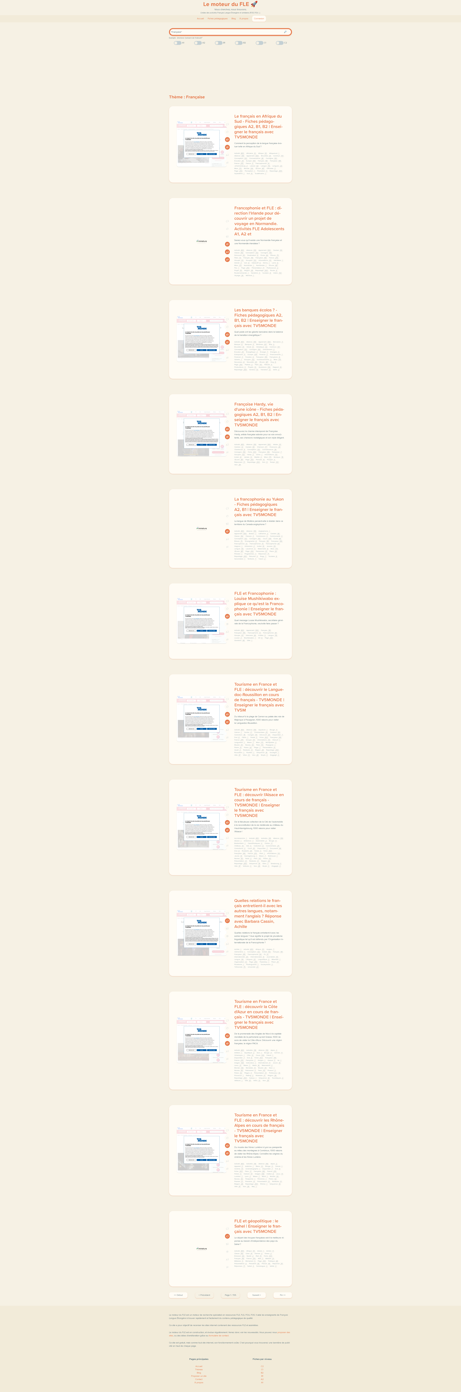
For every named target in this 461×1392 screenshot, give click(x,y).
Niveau (249, 745)
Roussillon (239, 752)
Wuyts (264, 755)
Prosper (271, 460)
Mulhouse (272, 856)
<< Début (178, 1295)
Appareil (238, 1166)
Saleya (252, 1078)
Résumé (253, 556)
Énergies (274, 352)
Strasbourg (276, 863)
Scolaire (266, 273)
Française (275, 161)
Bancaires (278, 342)
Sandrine (255, 273)
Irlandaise (278, 260)
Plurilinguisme (252, 964)
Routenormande (241, 273)
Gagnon (238, 546)
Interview (251, 635)
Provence (238, 1075)
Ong (273, 362)
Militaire (269, 1258)
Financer (238, 357)
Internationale (241, 957)
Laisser (254, 166)
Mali (260, 1258)
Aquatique (249, 1053)
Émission (239, 1256)
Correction (239, 735)
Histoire (248, 1174)
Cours (267, 539)
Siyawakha (239, 173)
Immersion (250, 546)
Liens (275, 263)
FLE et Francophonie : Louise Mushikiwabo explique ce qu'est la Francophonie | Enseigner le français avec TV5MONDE (259, 604)
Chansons (275, 447)
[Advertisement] (230, 65)
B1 (227, 147)
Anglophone (264, 531)
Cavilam (277, 250)
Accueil (200, 19)
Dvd (236, 737)
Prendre (260, 460)
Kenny (266, 263)
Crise (249, 1253)
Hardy (250, 455)
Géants (238, 359)
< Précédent (204, 1295)
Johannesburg (240, 166)
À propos (244, 19)
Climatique (261, 347)
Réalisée (248, 750)
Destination (252, 255)
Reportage (276, 171)
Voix (237, 465)
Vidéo (277, 273)
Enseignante (251, 541)
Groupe (238, 260)
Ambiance (248, 841)
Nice (271, 1068)
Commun (278, 156)
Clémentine (239, 952)
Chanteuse (239, 449)
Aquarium (262, 730)
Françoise (276, 452)
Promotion (262, 171)
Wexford (250, 275)
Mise (237, 168)
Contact (198, 1379)
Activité (239, 153)
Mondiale (251, 1068)
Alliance (239, 156)
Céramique (239, 1055)
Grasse (271, 1060)
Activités (266, 838)
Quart (237, 750)
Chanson (262, 447)
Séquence (261, 752)
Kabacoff (256, 263)
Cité (248, 846)
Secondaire (239, 559)
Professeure (272, 268)
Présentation (269, 747)
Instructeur (251, 1063)
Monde (248, 168)
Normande (249, 265)
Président (254, 1264)
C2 (227, 124)
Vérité (273, 1266)
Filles (237, 258)
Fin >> (282, 1295)
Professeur (274, 1073)
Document (275, 848)
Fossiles (249, 357)
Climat (250, 347)
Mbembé (276, 959)
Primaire (238, 554)
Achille (237, 949)
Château (239, 846)
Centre (248, 732)
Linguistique (263, 959)
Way (254, 1186)
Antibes (238, 1053)
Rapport (277, 367)
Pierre (237, 747)
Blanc (259, 1166)
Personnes (261, 551)
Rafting (249, 1075)
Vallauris (238, 1080)
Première (250, 1181)
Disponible (278, 735)
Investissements (264, 359)
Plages (248, 1073)
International (264, 1063)
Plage (257, 747)
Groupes (251, 260)
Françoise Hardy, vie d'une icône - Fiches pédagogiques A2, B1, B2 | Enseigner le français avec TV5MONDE (259, 414)
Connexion (259, 19)
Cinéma (238, 1169)
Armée (270, 1251)
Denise (258, 1253)
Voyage (238, 275)
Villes (246, 755)
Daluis (270, 1055)
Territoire (251, 559)
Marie (255, 1065)
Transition (265, 370)
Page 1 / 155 (230, 1295)
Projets (252, 367)
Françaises (275, 357)
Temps (274, 462)
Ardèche (249, 1166)
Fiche (252, 452)
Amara (260, 1251)
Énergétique (252, 352)
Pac (236, 268)
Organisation (240, 962)
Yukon (261, 559)
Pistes (248, 747)
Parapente (250, 1179)
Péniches (262, 1179)
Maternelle (263, 549)
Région (248, 270)
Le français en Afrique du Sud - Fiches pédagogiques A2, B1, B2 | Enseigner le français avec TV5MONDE (258, 126)
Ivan (246, 263)
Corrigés (252, 735)
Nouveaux (239, 362)
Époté (250, 1256)
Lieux (237, 1065)
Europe (250, 161)
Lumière (238, 1176)
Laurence (250, 549)
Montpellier (271, 742)
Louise (238, 638)
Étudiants (247, 851)
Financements (276, 354)
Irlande (238, 263)
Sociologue (261, 1266)
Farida (253, 737)
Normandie (261, 265)
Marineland (267, 1065)
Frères (237, 1174)
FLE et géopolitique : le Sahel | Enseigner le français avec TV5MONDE (258, 1226)
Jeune (238, 856)
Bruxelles (266, 156)
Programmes (250, 554)
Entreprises (239, 354)
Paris (258, 365)
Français (262, 161)
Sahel (250, 1266)
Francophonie (272, 544)
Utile (249, 640)
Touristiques (277, 1078)
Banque (238, 344)
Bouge (273, 730)
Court (251, 848)
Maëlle (258, 457)
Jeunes (271, 546)
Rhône (263, 1184)
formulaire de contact (219, 1336)
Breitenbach (239, 843)
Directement (268, 349)
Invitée (261, 635)
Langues (277, 166)
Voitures (247, 866)
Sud (249, 173)
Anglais (270, 949)
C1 (227, 132)
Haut (262, 853)
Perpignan (270, 745)
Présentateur (258, 268)
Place (273, 551)
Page (238, 171)
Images (239, 1063)
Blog (233, 19)
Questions (264, 367)
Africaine (251, 153)
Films (248, 1171)
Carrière (238, 447)
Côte (250, 1055)
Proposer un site (198, 1376)
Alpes (274, 1050)
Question (239, 640)
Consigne (271, 158)
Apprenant (252, 156)
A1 (227, 162)
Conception (240, 158)
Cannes (278, 1053)
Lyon (248, 1176)
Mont (264, 1176)
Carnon (238, 732)
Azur (259, 1053)
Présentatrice (240, 1264)
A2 (227, 155)
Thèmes (199, 1370)
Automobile (261, 841)
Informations (265, 260)
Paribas (248, 365)
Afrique (262, 153)
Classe (238, 253)
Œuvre (259, 168)
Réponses (239, 462)
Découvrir (239, 255)
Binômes (261, 344)
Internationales (257, 957)
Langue (265, 166)
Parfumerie (250, 1070)
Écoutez (239, 161)
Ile (279, 1060)
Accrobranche (240, 838)
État (258, 1256)
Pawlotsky (264, 962)
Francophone (240, 544)
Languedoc (239, 742)
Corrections (239, 848)
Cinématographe (253, 1169)
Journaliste (272, 957)
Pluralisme (239, 964)
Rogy (263, 556)
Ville (237, 755)
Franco (249, 163)
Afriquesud (274, 153)
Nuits (248, 858)
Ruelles (250, 752)
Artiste (277, 444)
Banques (249, 344)
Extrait (266, 952)
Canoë (278, 1166)
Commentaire (260, 732)
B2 (227, 139)
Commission (261, 536)
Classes (250, 536)
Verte (276, 370)
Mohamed (250, 1261)
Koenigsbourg (250, 856)
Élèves (274, 255)
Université (253, 967)
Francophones (262, 163)
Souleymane (267, 964)
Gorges (261, 1060)
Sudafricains (260, 173)
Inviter (237, 457)
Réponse (278, 1264)
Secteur (253, 370)
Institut (270, 1174)
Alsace (237, 841)
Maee (250, 742)
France (238, 163)
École (264, 255)
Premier (238, 1181)
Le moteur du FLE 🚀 (230, 4)
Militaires (238, 1261)
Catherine (263, 534)
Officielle (271, 168)
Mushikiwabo (250, 638)
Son (264, 462)
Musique (278, 457)
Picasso (272, 1070)
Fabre (245, 737)
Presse (266, 1264)
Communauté (276, 536)
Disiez (268, 1253)
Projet (238, 270)
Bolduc (252, 534)
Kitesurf (276, 740)
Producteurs (240, 367)
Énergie (264, 352)
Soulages (274, 752)
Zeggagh (274, 755)
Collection (258, 846)
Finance (263, 354)
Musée (238, 745)
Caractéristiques (255, 843)
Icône (259, 455)
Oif (260, 638)
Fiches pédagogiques (218, 19)
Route (273, 270)
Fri (266, 954)
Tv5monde (239, 967)
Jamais (248, 457)
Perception (250, 171)
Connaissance (256, 158)
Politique (273, 1261)
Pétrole (268, 365)
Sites (265, 863)
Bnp (271, 344)
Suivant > (256, 1295)
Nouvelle (252, 362)
